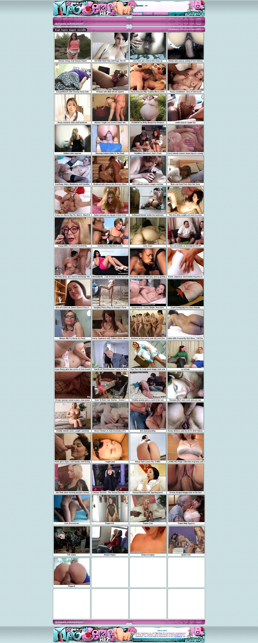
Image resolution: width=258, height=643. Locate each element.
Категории (137, 14)
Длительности (198, 29)
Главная (148, 14)
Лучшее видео (161, 14)
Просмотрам (185, 29)
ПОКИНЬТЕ (178, 636)
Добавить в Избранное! (69, 24)
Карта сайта (162, 630)
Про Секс (139, 6)
